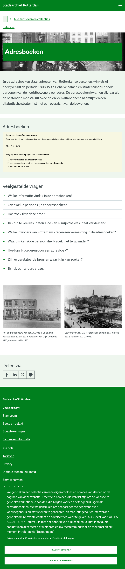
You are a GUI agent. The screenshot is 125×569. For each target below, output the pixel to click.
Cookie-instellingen (63, 538)
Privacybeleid (14, 538)
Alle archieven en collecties (32, 19)
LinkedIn (15, 375)
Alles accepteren (61, 560)
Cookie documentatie (37, 538)
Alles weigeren (61, 549)
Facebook (7, 375)
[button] (32, 313)
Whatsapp (31, 375)
